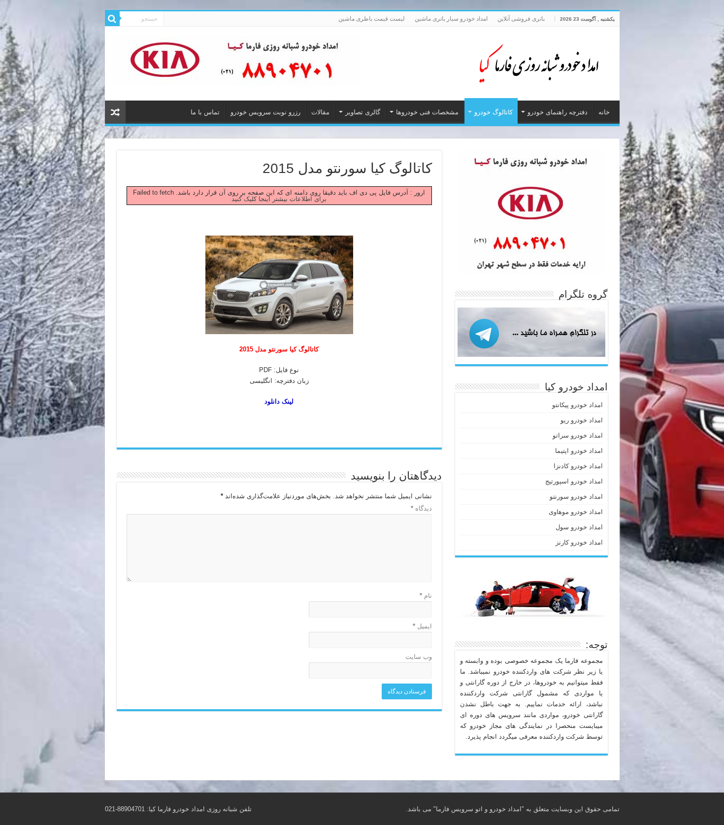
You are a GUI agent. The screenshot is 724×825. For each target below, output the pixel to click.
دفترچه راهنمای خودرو (557, 112)
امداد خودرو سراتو (578, 435)
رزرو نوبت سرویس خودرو (265, 112)
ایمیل (422, 626)
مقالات (320, 112)
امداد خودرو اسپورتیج (574, 481)
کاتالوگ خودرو (493, 112)
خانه (604, 112)
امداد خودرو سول (579, 527)
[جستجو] (112, 18)
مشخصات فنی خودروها (427, 112)
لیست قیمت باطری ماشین (371, 18)
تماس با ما (205, 112)
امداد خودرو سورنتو (576, 496)
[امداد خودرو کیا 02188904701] (533, 61)
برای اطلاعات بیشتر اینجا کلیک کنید (279, 199)
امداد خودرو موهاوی (576, 512)
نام (426, 595)
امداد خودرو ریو (581, 420)
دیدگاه (421, 508)
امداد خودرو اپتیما (579, 450)
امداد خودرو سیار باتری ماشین (451, 18)
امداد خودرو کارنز (579, 542)
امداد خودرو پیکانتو (577, 405)
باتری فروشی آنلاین (521, 18)
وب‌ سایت (418, 656)
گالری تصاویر (362, 112)
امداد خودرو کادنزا (578, 466)
